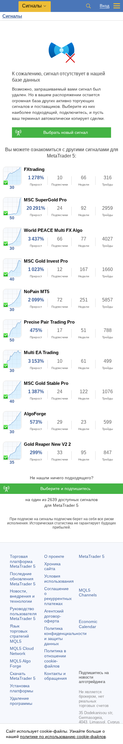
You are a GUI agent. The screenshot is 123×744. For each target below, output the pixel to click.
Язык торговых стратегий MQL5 (19, 633)
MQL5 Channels (88, 593)
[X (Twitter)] (101, 655)
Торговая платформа (23, 561)
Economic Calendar (88, 624)
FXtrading (34, 169)
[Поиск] (88, 6)
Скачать (23, 676)
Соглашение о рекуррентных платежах (58, 596)
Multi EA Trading (41, 352)
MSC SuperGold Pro (45, 199)
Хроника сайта (52, 566)
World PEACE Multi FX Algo (53, 230)
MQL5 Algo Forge (20, 663)
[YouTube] (82, 664)
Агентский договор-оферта (54, 616)
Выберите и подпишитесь (65, 488)
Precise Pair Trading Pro (49, 321)
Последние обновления (23, 578)
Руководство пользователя (23, 613)
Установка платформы (21, 688)
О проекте (54, 556)
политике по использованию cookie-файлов (63, 736)
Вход (104, 6)
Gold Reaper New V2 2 (47, 444)
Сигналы (12, 16)
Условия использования (59, 579)
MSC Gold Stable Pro (46, 383)
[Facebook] (82, 655)
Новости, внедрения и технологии (22, 596)
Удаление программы (21, 701)
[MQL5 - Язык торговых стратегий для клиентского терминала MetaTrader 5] (9, 6)
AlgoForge (35, 413)
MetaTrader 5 (91, 556)
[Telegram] (92, 655)
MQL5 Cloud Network (22, 651)
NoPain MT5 (36, 291)
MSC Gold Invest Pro (46, 261)
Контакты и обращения (55, 676)
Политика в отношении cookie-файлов (55, 658)
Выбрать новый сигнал (65, 132)
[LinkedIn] (92, 664)
